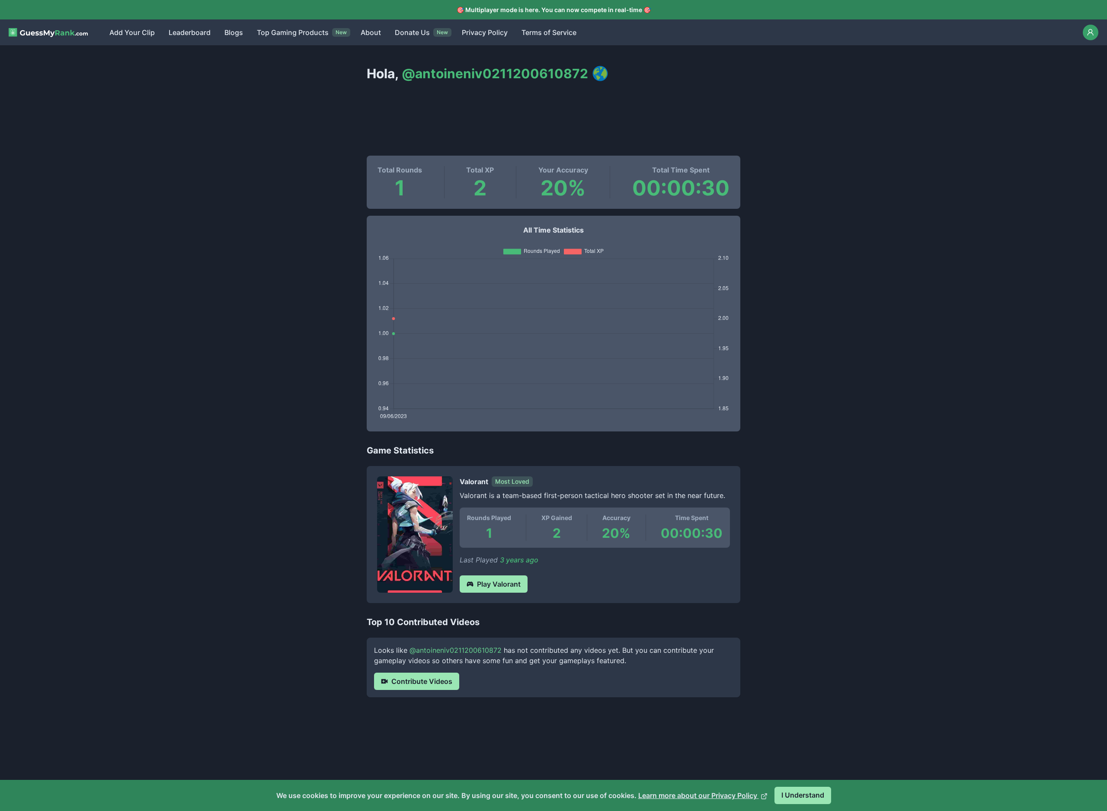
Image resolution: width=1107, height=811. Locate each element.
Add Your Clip (132, 32)
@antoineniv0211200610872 (456, 650)
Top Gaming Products (293, 32)
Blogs (233, 32)
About (371, 32)
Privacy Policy (485, 32)
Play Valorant (499, 584)
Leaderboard (190, 32)
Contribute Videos (421, 681)
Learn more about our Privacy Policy (698, 795)
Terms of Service (549, 32)
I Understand (802, 795)
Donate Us (412, 32)
